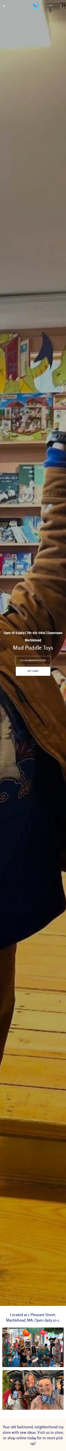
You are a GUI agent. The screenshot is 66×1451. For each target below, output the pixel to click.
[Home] (35, 6)
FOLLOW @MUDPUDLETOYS (33, 660)
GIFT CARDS (33, 671)
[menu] (4, 6)
